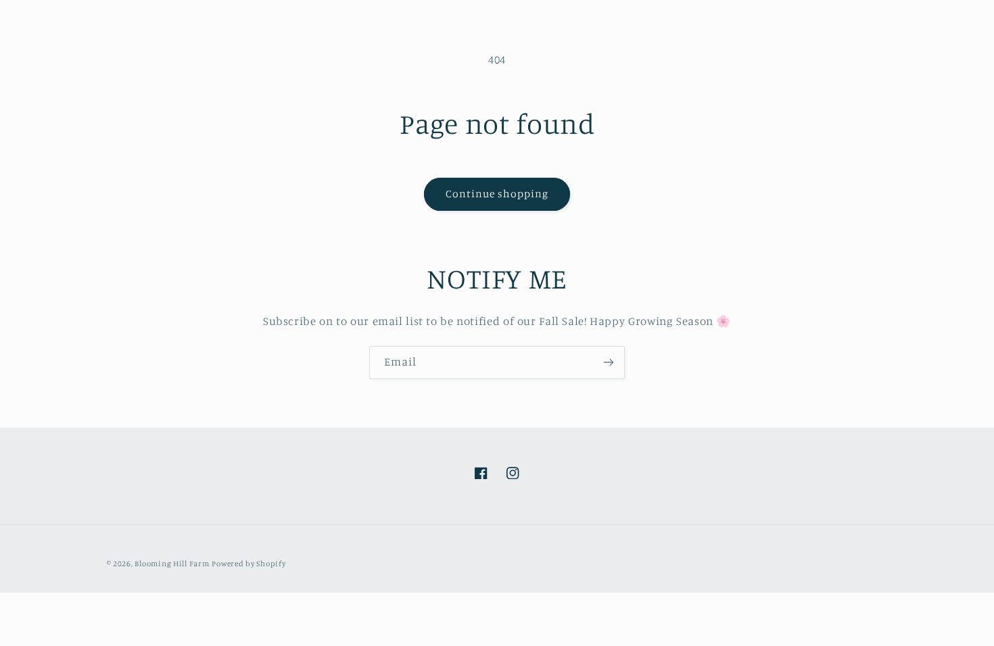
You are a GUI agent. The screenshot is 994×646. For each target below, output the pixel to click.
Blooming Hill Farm (172, 563)
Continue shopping (497, 193)
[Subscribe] (608, 362)
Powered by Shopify (248, 563)
